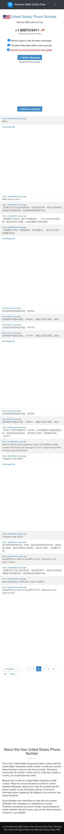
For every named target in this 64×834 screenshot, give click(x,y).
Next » (13, 673)
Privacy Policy (49, 829)
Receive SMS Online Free (30, 4)
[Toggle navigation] (55, 5)
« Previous (9, 668)
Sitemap (38, 829)
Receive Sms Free (44, 826)
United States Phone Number (34, 16)
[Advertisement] (29, 84)
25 (5, 673)
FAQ (58, 829)
